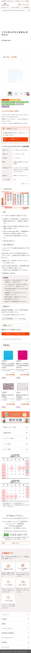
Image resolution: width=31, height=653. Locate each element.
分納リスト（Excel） (9, 273)
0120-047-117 (18, 535)
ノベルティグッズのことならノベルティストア (13, 10)
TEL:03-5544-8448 (15, 537)
